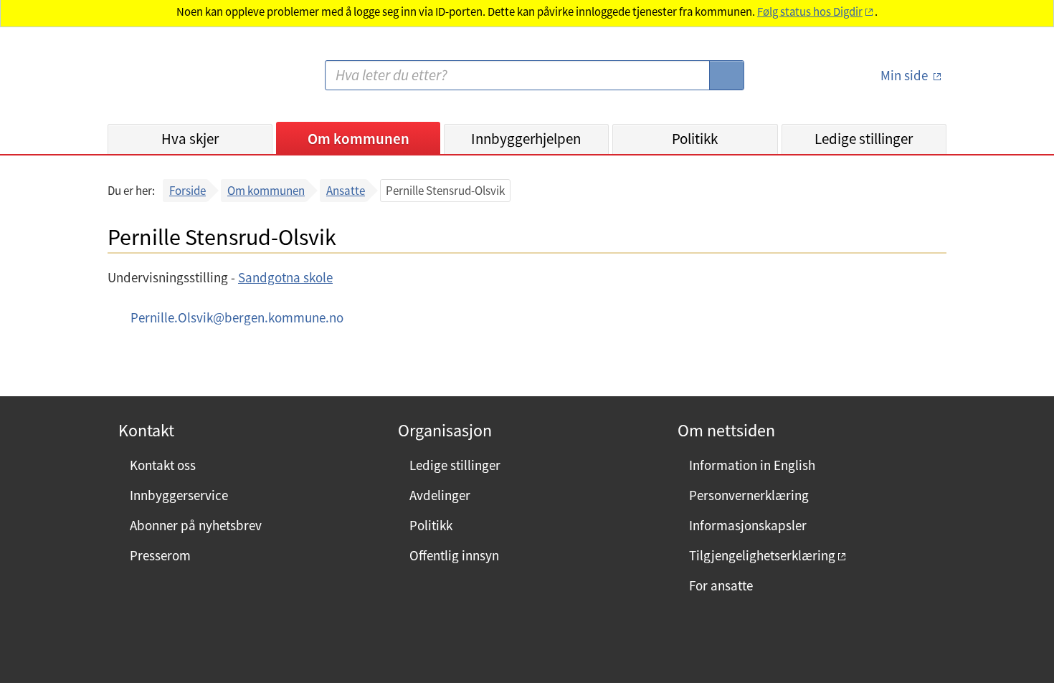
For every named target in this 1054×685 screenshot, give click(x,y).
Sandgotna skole (285, 277)
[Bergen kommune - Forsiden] (166, 81)
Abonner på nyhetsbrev (196, 525)
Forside (187, 190)
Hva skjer (190, 138)
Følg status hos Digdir (810, 11)
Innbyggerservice (179, 495)
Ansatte (345, 190)
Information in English (752, 465)
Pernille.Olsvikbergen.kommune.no (236, 317)
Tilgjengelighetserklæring (762, 555)
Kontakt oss (163, 465)
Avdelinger (439, 495)
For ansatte (721, 585)
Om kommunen (358, 138)
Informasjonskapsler (748, 525)
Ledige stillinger (864, 138)
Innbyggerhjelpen (526, 138)
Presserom (160, 555)
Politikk (695, 138)
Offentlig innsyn (454, 555)
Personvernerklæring (749, 495)
